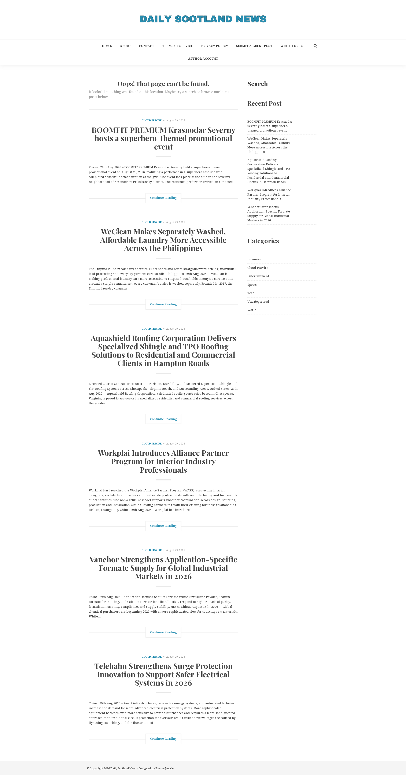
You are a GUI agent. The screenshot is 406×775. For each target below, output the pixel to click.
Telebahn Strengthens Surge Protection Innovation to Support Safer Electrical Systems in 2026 (163, 674)
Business (254, 259)
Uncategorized (258, 301)
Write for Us (291, 46)
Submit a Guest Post (254, 46)
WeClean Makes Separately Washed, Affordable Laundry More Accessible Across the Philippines (163, 239)
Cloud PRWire (152, 120)
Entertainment (258, 276)
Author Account (203, 58)
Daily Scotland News (123, 768)
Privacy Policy (214, 46)
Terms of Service (177, 46)
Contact (146, 46)
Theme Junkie (164, 768)
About (125, 46)
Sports (252, 284)
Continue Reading (163, 197)
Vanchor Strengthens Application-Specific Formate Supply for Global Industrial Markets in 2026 (163, 567)
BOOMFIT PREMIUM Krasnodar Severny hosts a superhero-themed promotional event (163, 138)
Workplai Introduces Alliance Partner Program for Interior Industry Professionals (163, 460)
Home (107, 46)
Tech (251, 293)
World (251, 310)
